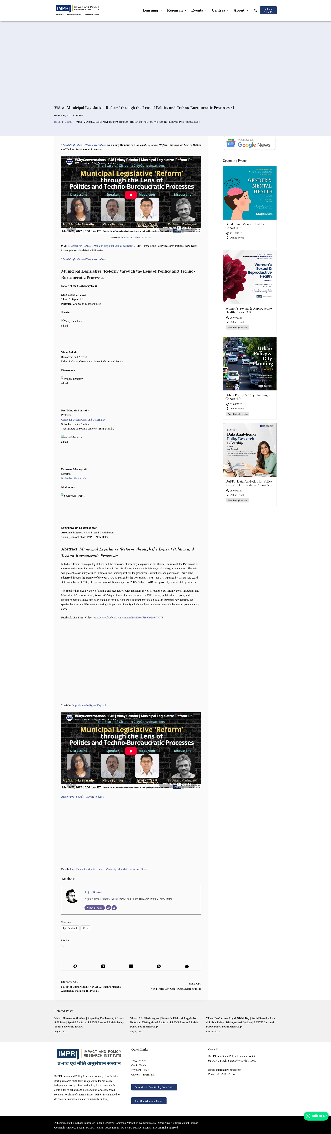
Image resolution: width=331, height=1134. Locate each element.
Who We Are (138, 1061)
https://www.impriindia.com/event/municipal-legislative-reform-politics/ (108, 869)
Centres (218, 10)
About (239, 10)
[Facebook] (75, 966)
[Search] (255, 10)
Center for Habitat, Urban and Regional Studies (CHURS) (102, 245)
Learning (150, 10)
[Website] (108, 907)
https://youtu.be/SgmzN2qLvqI (136, 237)
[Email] (114, 907)
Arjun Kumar (93, 892)
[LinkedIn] (131, 966)
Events (197, 10)
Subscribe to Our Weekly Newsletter (154, 1087)
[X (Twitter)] (103, 966)
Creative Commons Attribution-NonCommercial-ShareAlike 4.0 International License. (152, 1123)
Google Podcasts (95, 796)
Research (175, 10)
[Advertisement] (165, 67)
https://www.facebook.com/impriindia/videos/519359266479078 (128, 617)
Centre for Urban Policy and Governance (83, 419)
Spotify (80, 796)
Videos (79, 115)
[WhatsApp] (159, 966)
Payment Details (140, 1070)
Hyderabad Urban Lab (73, 478)
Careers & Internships (143, 1074)
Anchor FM (67, 796)
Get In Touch (138, 1065)
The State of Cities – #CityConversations (83, 145)
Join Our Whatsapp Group (149, 1101)
